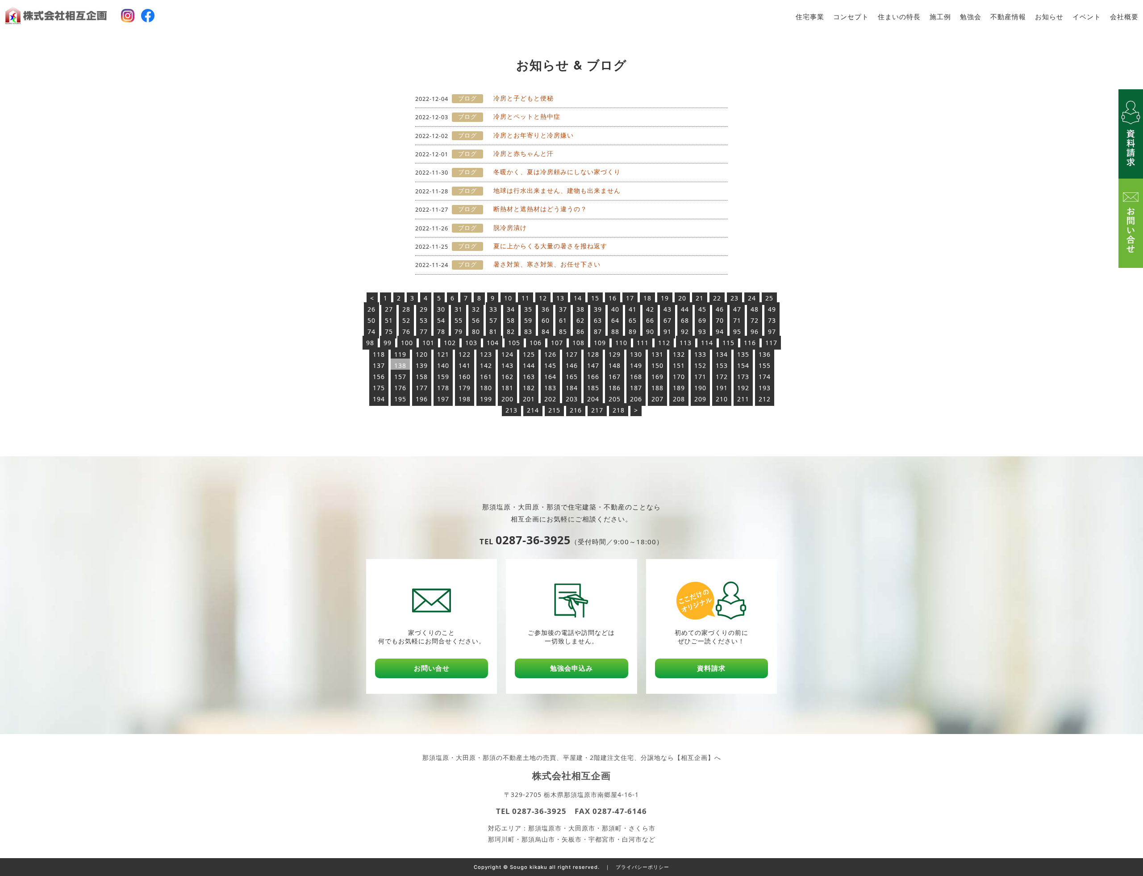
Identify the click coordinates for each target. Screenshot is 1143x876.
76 (406, 331)
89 (633, 331)
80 (476, 331)
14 (578, 298)
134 (722, 354)
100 (407, 342)
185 (593, 388)
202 (550, 399)
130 (636, 354)
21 (700, 298)
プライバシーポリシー (642, 867)
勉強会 (970, 17)
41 (633, 309)
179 (465, 388)
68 (685, 320)
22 (717, 298)
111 (643, 342)
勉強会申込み (571, 668)
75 (389, 331)
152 (700, 365)
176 (400, 388)
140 (443, 365)
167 (615, 376)
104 (493, 342)
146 (572, 365)
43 (667, 309)
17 (630, 298)
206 (636, 399)
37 (563, 309)
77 (424, 331)
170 (679, 376)
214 (533, 410)
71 (737, 320)
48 (755, 309)
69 (702, 320)
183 (550, 388)
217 (597, 410)
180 (486, 388)
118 (379, 354)
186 (615, 388)
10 (508, 298)
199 (486, 399)
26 (371, 309)
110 (621, 342)
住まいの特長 (899, 17)
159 (443, 376)
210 (722, 399)
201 (529, 399)
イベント (1086, 17)
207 (657, 399)
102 (450, 342)
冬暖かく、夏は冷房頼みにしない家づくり (557, 171)
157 (400, 376)
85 (563, 331)
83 (528, 331)
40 (615, 309)
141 (465, 365)
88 (615, 331)
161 (486, 376)
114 (707, 342)
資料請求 (711, 668)
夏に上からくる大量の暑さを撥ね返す (550, 246)
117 (771, 342)
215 (554, 410)
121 (443, 354)
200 (507, 399)
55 (459, 320)
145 (550, 365)
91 (667, 331)
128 (593, 354)
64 (615, 320)
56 (476, 320)
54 (441, 320)
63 (598, 320)
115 (728, 342)
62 (580, 320)
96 (755, 331)
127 (572, 354)
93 (702, 331)
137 (379, 365)
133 (700, 354)
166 (593, 376)
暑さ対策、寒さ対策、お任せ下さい (547, 264)
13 (560, 298)
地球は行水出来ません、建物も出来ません (557, 190)
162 (507, 376)
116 (750, 342)
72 (755, 320)
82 (511, 331)
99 (388, 342)
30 (441, 309)
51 (389, 320)
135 (743, 354)
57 (493, 320)
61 (563, 320)
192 (743, 388)
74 (371, 331)
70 (720, 320)
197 (443, 399)
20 (682, 298)
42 (650, 309)
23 (734, 298)
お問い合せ (432, 668)
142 (486, 365)
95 (737, 331)
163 (529, 376)
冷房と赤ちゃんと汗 (523, 153)
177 (422, 388)
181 (507, 388)
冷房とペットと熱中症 (526, 116)
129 (615, 354)
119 (400, 354)
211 (743, 399)
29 (424, 309)
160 (465, 376)
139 (422, 365)
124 (507, 354)
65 (633, 320)
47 (737, 309)
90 (650, 331)
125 (529, 354)
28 (406, 309)
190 (700, 388)
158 (422, 376)
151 (679, 365)
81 (493, 331)
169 (657, 376)
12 (543, 298)
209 (700, 399)
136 (765, 354)
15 (595, 298)
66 (650, 320)
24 (752, 298)
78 (441, 331)
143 (507, 365)
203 (572, 399)
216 (576, 410)
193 (765, 388)
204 (593, 399)
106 (536, 342)
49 (772, 309)
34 (511, 309)
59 (528, 320)
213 (511, 410)
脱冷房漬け (510, 227)
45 (702, 309)
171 (700, 376)
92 (685, 331)
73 (772, 320)
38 (580, 309)
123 (486, 354)
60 (546, 320)
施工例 (940, 17)
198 (465, 399)
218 (619, 410)
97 (772, 331)
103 (471, 342)
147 (593, 365)
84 (546, 331)
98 (370, 342)
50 (371, 320)
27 (389, 309)
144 (529, 365)
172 (722, 376)
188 (657, 388)
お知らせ (1049, 17)
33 (493, 309)
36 (546, 309)
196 (422, 399)
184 (572, 388)
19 (665, 298)
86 (580, 331)
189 (679, 388)
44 (685, 309)
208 (679, 399)
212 (765, 399)
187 (636, 388)
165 (572, 376)
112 (664, 342)
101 (428, 342)
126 (550, 354)
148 (615, 365)
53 (424, 320)
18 (647, 298)
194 (379, 399)
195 (400, 399)
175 (379, 388)
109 (600, 342)
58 (511, 320)
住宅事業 (810, 17)
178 (443, 388)
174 (765, 376)
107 (557, 342)
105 (514, 342)
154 (743, 365)
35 (528, 309)
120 (422, 354)
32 (476, 309)
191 (722, 388)
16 (613, 298)
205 (615, 399)
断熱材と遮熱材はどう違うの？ (540, 208)
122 (465, 354)
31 (459, 309)
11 (525, 298)
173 (743, 376)
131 (657, 354)
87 (598, 331)
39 (598, 309)
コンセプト (851, 17)
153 (722, 365)
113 (686, 342)
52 (406, 320)
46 (720, 309)
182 (529, 388)
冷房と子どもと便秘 (523, 98)
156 (379, 376)
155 (765, 365)
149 (636, 365)
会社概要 (1124, 17)
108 (578, 342)
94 (720, 331)
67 (667, 320)
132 (679, 354)
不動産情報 (1008, 17)
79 (459, 331)
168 (636, 376)
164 (550, 376)
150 (657, 365)
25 (769, 298)
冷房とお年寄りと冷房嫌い (533, 135)
